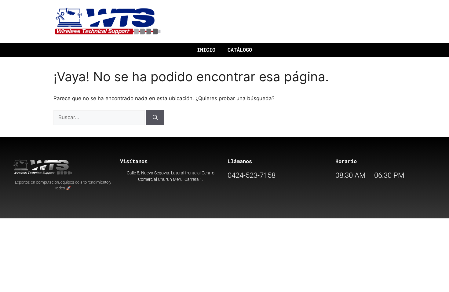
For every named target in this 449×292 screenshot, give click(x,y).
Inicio (206, 49)
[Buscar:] (99, 117)
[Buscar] (155, 117)
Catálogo (240, 49)
